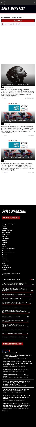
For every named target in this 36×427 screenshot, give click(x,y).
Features (4, 236)
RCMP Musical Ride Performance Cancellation (16, 369)
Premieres (4, 228)
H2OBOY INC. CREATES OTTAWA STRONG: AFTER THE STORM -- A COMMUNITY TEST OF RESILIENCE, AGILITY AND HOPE (17, 363)
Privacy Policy (5, 265)
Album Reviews (6, 232)
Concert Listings (6, 250)
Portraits (4, 242)
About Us (4, 254)
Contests (4, 257)
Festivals (4, 240)
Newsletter (5, 226)
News (3, 244)
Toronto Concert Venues (8, 253)
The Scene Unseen (6, 267)
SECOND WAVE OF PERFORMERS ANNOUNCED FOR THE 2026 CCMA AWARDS (17, 356)
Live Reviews (5, 238)
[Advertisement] (18, 45)
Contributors (5, 261)
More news (4, 410)
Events (4, 246)
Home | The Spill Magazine (9, 224)
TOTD (3, 263)
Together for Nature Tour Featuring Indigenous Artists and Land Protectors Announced (16, 390)
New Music (5, 259)
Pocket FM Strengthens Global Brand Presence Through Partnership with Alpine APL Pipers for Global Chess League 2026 (16, 383)
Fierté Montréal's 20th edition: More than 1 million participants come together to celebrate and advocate (17, 397)
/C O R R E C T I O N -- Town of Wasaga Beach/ (16, 375)
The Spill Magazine (15, 273)
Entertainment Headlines (8, 248)
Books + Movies (6, 234)
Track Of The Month (7, 230)
